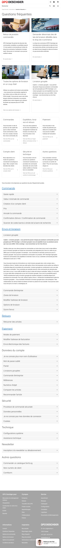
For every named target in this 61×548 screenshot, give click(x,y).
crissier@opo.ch (45, 537)
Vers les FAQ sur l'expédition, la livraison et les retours (29, 141)
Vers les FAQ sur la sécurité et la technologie (29, 174)
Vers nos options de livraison (11, 110)
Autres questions (49, 152)
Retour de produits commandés (10, 35)
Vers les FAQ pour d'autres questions (48, 170)
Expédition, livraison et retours (30, 121)
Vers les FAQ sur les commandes (8, 140)
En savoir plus (7, 59)
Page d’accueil (5, 9)
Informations (12, 9)
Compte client (9, 152)
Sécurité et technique (27, 153)
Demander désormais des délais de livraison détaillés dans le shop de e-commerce (45, 37)
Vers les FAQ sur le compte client (8, 170)
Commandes (8, 120)
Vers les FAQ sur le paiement (48, 138)
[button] (47, 542)
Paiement (46, 120)
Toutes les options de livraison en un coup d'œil (15, 82)
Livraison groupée (40, 81)
